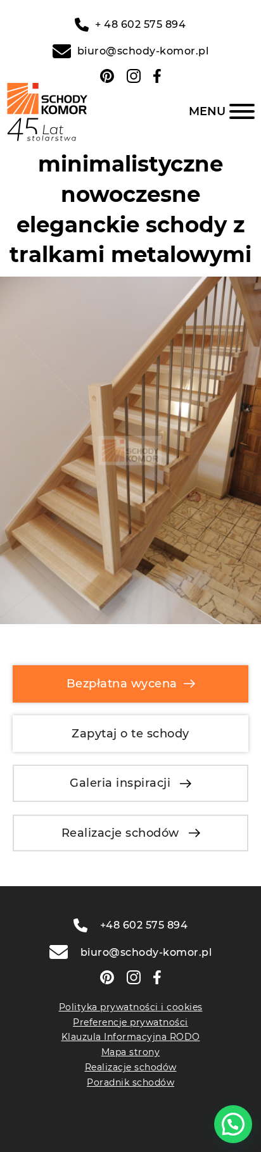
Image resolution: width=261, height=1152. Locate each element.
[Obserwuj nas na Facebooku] (157, 76)
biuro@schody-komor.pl (143, 51)
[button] (233, 1124)
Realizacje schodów (120, 833)
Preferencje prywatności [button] (130, 1022)
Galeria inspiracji (120, 783)
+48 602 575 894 (144, 925)
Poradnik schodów (130, 1082)
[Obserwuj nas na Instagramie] (134, 76)
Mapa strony (130, 1052)
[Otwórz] (222, 111)
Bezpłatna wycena (122, 684)
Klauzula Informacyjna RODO (130, 1036)
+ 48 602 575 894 (140, 24)
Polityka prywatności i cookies (131, 1007)
